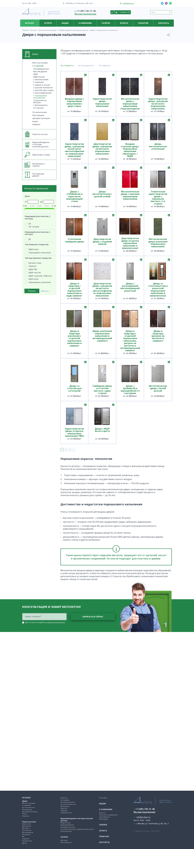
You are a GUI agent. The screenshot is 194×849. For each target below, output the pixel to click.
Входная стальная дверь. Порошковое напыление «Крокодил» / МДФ (130, 150)
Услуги (48, 23)
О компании (85, 23)
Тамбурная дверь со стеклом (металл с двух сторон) (102, 389)
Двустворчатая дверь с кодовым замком (102, 241)
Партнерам (103, 819)
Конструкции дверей (38, 174)
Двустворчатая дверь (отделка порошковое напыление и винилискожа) (130, 243)
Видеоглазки (66, 823)
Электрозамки (66, 831)
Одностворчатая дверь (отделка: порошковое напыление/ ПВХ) (74, 432)
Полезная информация (108, 815)
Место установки (40, 62)
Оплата (124, 23)
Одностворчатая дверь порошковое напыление (102, 103)
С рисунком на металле (39, 101)
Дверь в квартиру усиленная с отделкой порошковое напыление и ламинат (74, 338)
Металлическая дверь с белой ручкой (158, 388)
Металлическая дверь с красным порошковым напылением (130, 195)
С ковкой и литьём (41, 85)
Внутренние (27, 841)
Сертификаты (104, 817)
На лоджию (65, 800)
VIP (23, 836)
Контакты (163, 23)
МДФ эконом (39, 77)
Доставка (64, 840)
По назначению (39, 112)
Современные (66, 813)
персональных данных (56, 622)
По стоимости (66, 65)
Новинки (36, 124)
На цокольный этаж (68, 804)
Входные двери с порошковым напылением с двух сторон (74, 103)
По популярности (86, 65)
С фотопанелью (40, 105)
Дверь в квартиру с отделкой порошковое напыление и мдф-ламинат (74, 289)
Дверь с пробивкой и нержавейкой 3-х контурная (130, 389)
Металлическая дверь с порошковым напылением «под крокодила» (130, 104)
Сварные (64, 810)
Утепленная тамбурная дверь (74, 240)
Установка (103, 798)
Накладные (65, 806)
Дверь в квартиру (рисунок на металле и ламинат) (158, 336)
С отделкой (37, 66)
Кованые (64, 798)
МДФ (35, 74)
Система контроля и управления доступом (77, 829)
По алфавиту (104, 65)
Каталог (29, 23)
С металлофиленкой (42, 93)
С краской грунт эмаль (43, 90)
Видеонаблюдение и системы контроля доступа (77, 819)
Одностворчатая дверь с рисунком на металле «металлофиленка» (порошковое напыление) (74, 150)
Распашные (26, 830)
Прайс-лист (26, 824)
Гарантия (143, 23)
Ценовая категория (41, 118)
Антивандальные (41, 69)
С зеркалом (38, 82)
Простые (64, 808)
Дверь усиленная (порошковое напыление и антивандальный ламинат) (102, 336)
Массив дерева (40, 71)
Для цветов (26, 826)
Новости (102, 813)
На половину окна (68, 802)
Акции (65, 23)
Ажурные (25, 839)
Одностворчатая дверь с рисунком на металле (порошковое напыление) (158, 104)
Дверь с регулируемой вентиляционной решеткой (130, 287)
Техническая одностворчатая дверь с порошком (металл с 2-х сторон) (158, 197)
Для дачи (25, 828)
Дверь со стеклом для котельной (74, 388)
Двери (24, 801)
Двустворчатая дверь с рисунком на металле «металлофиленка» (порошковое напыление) (102, 289)
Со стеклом (38, 108)
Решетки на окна (29, 822)
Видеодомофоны (67, 825)
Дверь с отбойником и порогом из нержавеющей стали (74, 196)
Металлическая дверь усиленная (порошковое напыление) (157, 243)
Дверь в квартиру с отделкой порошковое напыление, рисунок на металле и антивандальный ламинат (130, 341)
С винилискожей (40, 79)
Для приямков (27, 832)
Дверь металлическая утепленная (158, 146)
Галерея (106, 23)
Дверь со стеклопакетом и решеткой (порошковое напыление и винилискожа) (158, 289)
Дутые (24, 843)
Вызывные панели (68, 827)
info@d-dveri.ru (128, 3)
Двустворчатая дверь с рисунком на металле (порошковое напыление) (102, 149)
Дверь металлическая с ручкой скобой (102, 194)
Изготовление (66, 842)
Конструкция (38, 115)
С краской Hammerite (43, 87)
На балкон (26, 834)
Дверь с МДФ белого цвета (102, 429)
